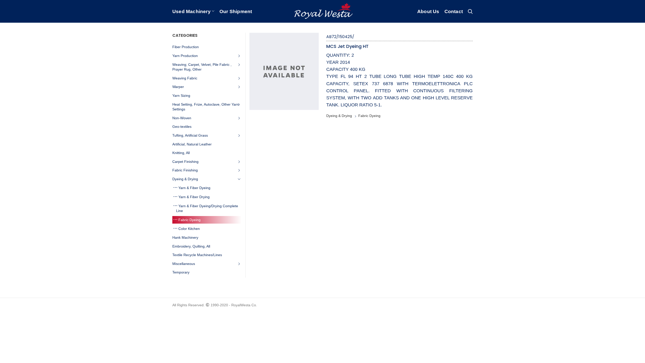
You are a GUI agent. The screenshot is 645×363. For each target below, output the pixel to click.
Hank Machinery (185, 237)
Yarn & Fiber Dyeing (194, 188)
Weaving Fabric (184, 78)
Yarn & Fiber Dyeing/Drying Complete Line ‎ (207, 208)
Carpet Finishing (185, 162)
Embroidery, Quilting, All (191, 246)
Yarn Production (185, 56)
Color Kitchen (189, 229)
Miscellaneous (183, 264)
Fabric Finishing (185, 170)
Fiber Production (185, 47)
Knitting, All (181, 153)
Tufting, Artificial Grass (190, 135)
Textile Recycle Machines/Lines (197, 255)
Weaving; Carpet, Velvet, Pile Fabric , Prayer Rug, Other (202, 67)
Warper (178, 87)
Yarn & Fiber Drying (194, 197)
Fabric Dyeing (369, 116)
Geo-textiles (181, 127)
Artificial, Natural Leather (192, 144)
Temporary (180, 272)
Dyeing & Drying (339, 116)
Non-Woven (181, 118)
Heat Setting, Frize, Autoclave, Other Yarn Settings (205, 106)
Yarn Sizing (181, 96)
